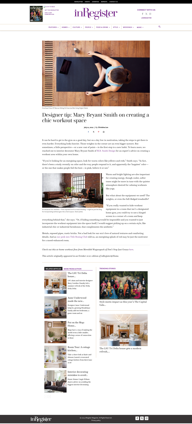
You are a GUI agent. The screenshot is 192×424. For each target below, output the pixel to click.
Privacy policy (96, 420)
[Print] (103, 132)
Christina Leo (103, 127)
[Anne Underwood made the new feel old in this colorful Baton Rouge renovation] (55, 307)
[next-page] (49, 396)
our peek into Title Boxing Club (72, 236)
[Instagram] (150, 14)
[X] (93, 132)
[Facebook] (142, 14)
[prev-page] (45, 396)
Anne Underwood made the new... (77, 299)
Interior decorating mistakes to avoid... (78, 373)
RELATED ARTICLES (53, 269)
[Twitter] (146, 14)
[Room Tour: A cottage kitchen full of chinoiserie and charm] (55, 357)
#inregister (146, 18)
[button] (159, 26)
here (131, 249)
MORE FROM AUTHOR (72, 269)
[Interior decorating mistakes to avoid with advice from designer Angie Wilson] (55, 381)
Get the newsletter (52, 10)
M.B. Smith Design (106, 150)
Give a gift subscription (49, 13)
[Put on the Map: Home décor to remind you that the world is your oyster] (55, 332)
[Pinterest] (98, 132)
